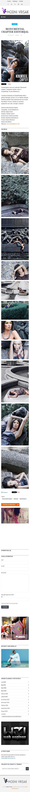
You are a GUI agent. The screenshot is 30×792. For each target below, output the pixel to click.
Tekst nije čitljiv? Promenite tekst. (9, 603)
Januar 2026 (4, 696)
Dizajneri (15, 24)
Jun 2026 (3, 682)
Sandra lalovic (23, 498)
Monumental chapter (7, 498)
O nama (9, 1)
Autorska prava (15, 788)
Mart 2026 (3, 690)
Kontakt (21, 1)
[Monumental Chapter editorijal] (15, 132)
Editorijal (16, 498)
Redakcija (15, 1)
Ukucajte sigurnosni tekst (7, 594)
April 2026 (3, 688)
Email (3, 566)
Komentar (3, 572)
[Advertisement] (15, 535)
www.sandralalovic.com (13, 124)
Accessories (6, 663)
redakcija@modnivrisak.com (8, 758)
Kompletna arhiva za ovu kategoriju (11, 716)
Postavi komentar (9, 504)
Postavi (5, 607)
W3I (26, 786)
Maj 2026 (3, 685)
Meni (4, 17)
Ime (2, 560)
